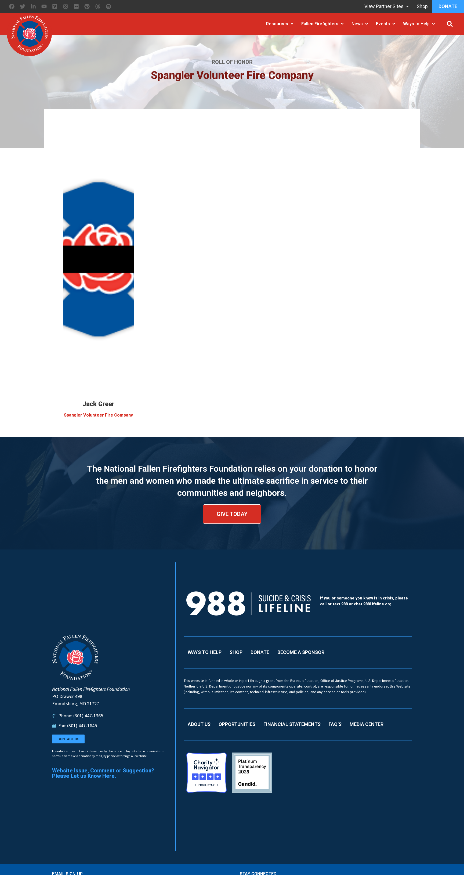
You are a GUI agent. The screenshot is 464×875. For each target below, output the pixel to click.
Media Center (366, 724)
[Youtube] (44, 6)
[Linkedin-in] (33, 6)
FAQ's (335, 724)
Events (383, 23)
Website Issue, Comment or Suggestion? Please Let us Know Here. (103, 773)
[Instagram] (65, 6)
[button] (449, 24)
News (357, 23)
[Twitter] (22, 6)
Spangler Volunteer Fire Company (98, 415)
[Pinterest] (87, 6)
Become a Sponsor (300, 652)
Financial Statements (292, 724)
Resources (277, 23)
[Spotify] (108, 6)
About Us (199, 724)
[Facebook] (11, 6)
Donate (447, 6)
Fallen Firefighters (319, 23)
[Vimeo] (54, 6)
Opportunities (237, 724)
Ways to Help (416, 23)
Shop (422, 6)
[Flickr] (76, 6)
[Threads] (97, 6)
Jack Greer (98, 404)
